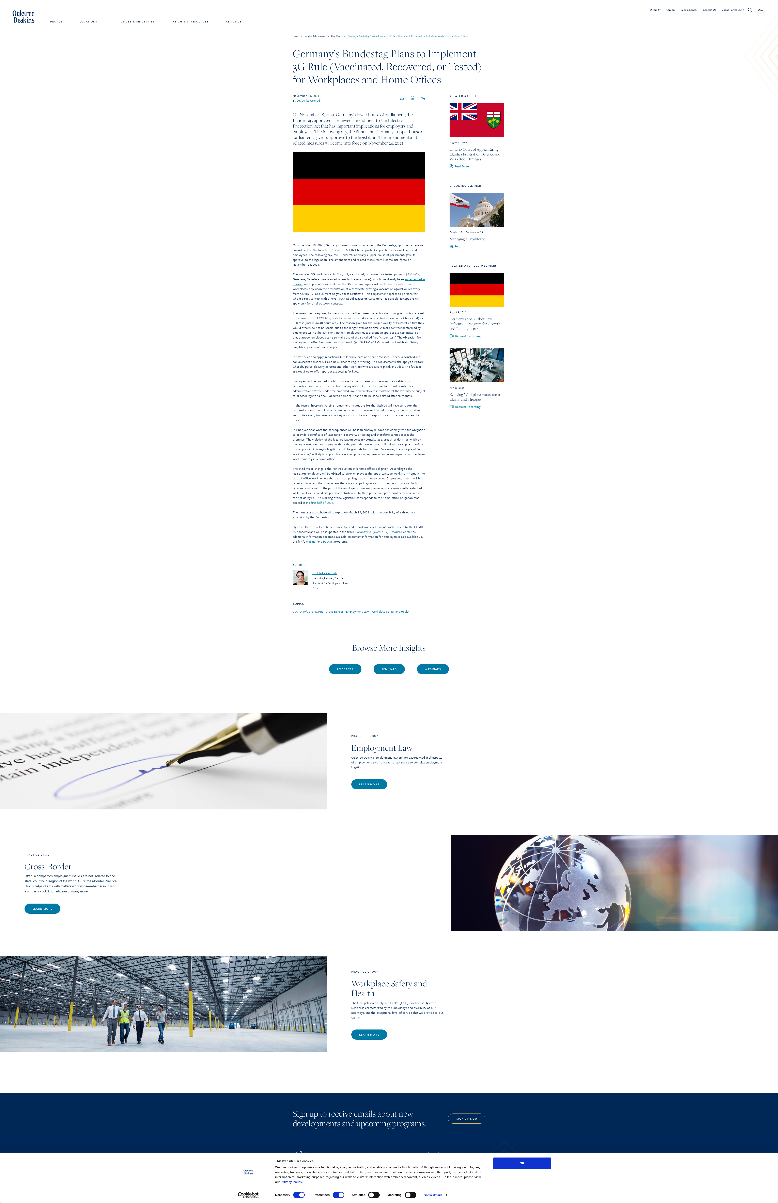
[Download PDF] (402, 98)
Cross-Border (335, 611)
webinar (311, 541)
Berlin (315, 588)
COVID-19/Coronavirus (308, 611)
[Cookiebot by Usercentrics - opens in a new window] (248, 1195)
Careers (671, 10)
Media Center (689, 10)
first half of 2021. (322, 502)
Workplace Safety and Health (390, 611)
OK (522, 1163)
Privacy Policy (291, 1182)
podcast (328, 541)
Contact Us (709, 10)
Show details (433, 1195)
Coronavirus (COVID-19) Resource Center (383, 531)
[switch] (338, 1195)
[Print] (412, 98)
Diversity (655, 10)
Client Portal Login (733, 10)
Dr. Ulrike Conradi (309, 100)
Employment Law (357, 611)
